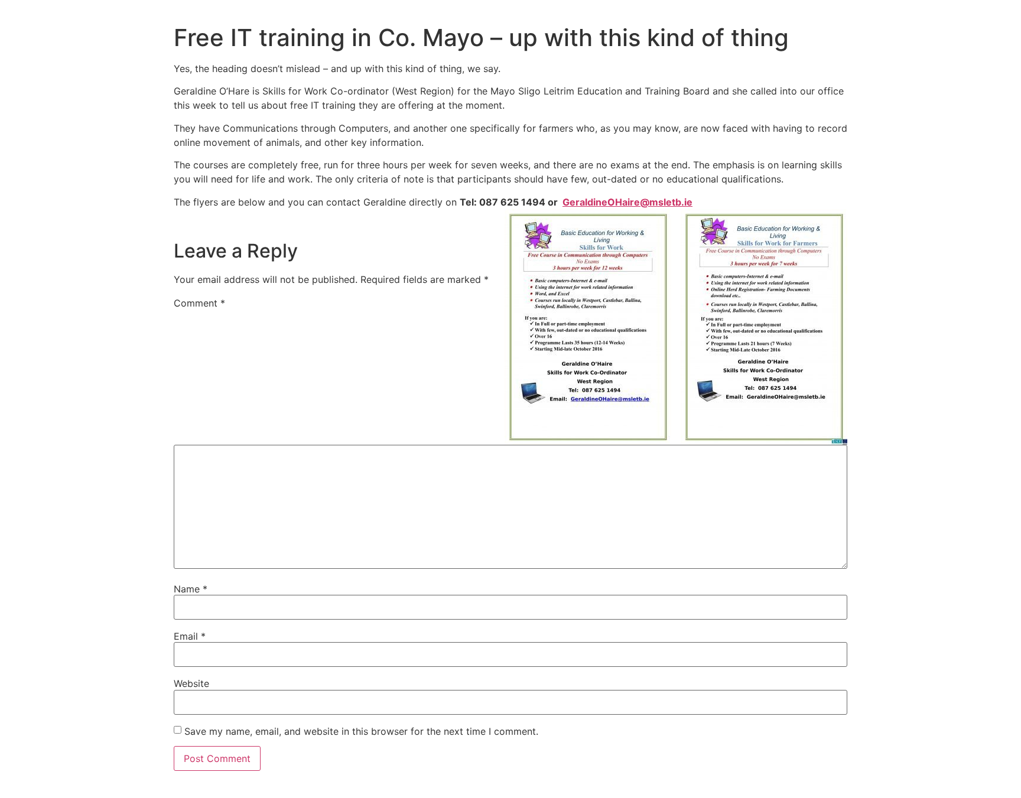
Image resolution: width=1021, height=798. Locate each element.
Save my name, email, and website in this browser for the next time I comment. (361, 731)
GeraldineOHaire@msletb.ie (627, 202)
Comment (199, 303)
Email (190, 636)
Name (190, 589)
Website (191, 683)
